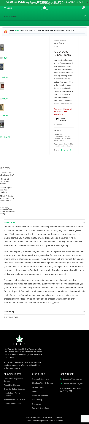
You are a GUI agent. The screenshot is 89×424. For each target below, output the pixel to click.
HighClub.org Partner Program (12, 394)
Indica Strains (59, 43)
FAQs (34, 391)
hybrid (57, 146)
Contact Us (36, 404)
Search (85, 16)
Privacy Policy (38, 387)
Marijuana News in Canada (14, 399)
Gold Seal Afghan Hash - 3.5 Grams (59, 30)
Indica (63, 146)
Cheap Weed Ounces (62, 136)
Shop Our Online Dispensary (15, 389)
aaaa (60, 144)
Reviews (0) (9, 312)
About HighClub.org (12, 385)
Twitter (64, 150)
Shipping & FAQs (11, 317)
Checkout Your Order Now (43, 383)
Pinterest (70, 150)
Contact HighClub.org (12, 403)
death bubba (68, 144)
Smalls (69, 146)
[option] (34, 36)
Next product (59, 46)
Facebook (61, 150)
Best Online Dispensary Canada (13, 380)
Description (9, 222)
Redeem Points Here (40, 379)
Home (56, 41)
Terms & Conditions (40, 396)
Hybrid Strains (66, 138)
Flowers (62, 41)
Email (67, 150)
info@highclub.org (75, 379)
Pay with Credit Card (40, 408)
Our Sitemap (37, 400)
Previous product (55, 46)
